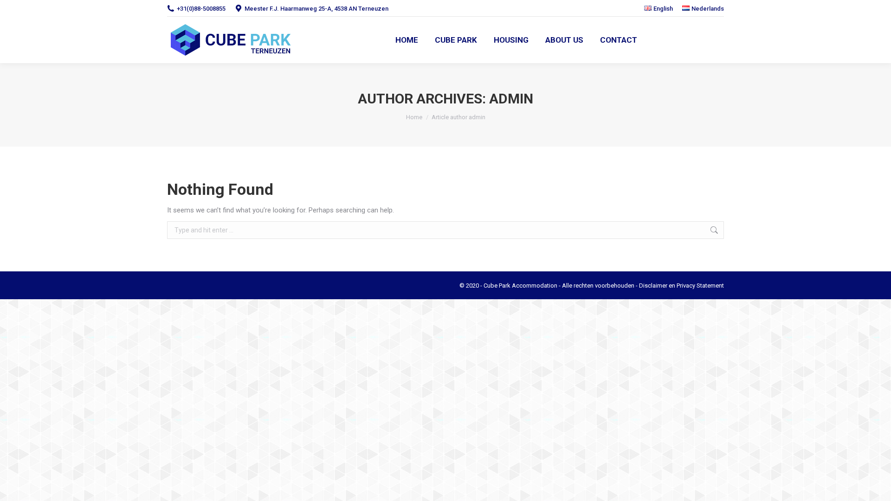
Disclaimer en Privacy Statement (681, 285)
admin (511, 98)
